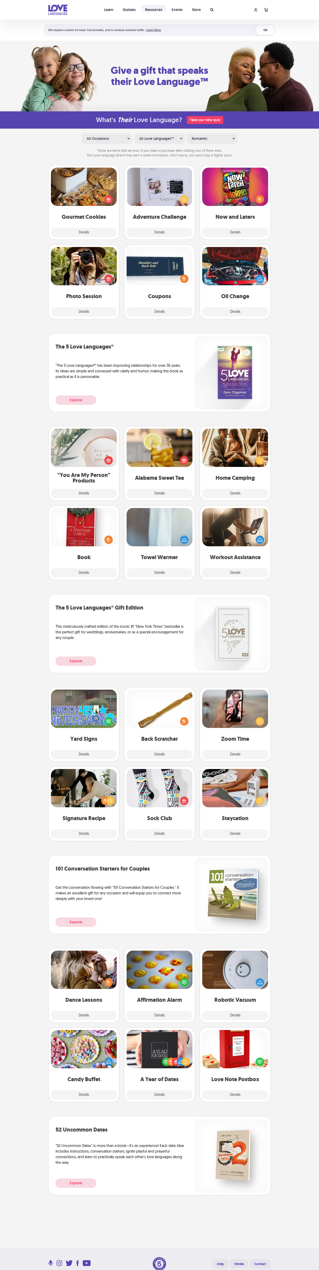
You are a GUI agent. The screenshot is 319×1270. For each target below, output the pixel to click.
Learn (108, 9)
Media (239, 1264)
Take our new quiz (205, 119)
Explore (76, 400)
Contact (260, 1264)
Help (220, 1264)
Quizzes (129, 9)
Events (177, 9)
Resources (153, 9)
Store (196, 9)
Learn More (153, 30)
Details (84, 232)
